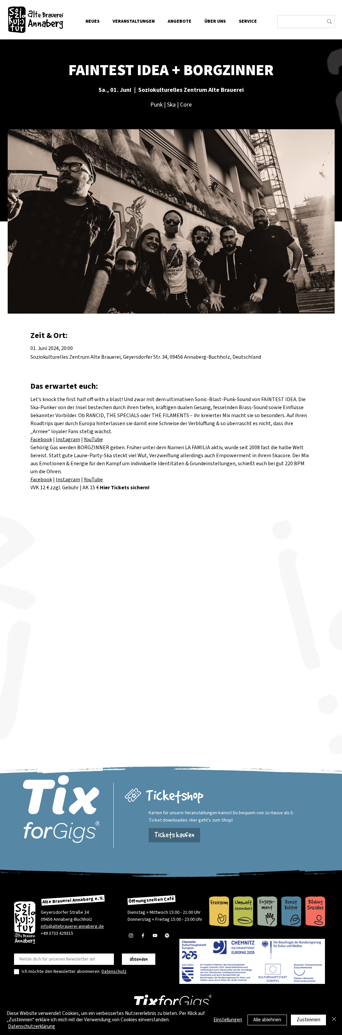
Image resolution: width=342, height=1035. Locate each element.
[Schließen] (334, 1020)
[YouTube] (155, 935)
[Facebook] (143, 935)
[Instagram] (131, 935)
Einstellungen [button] (227, 1019)
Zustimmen (308, 1019)
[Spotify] (167, 935)
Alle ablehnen (267, 1019)
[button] (215, 21)
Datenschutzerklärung (31, 1026)
